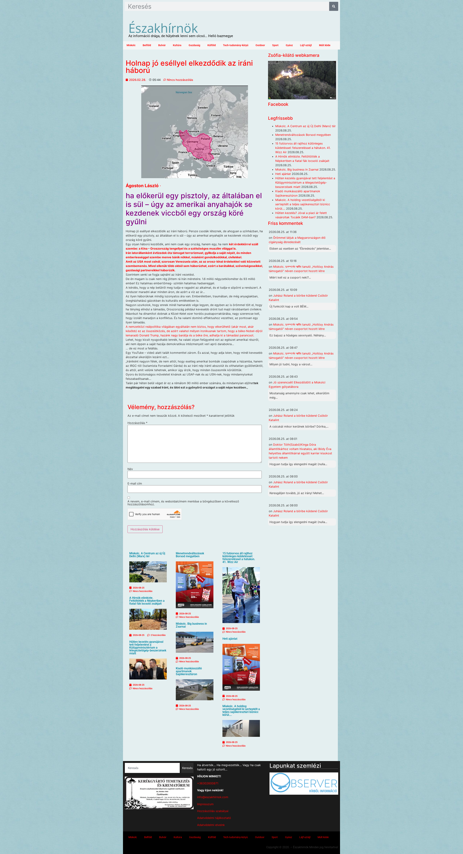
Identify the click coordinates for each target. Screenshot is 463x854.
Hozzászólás (137, 422)
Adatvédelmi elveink (211, 825)
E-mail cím (135, 483)
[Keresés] (333, 6)
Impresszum (205, 804)
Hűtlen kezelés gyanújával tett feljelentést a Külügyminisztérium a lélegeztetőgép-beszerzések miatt (147, 647)
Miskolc (131, 45)
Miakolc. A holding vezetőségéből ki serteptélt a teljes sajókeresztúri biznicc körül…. (241, 710)
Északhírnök (163, 27)
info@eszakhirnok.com (212, 797)
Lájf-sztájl (306, 45)
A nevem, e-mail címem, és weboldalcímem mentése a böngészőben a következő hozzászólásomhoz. (183, 503)
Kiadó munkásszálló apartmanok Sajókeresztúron (189, 671)
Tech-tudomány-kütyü (235, 45)
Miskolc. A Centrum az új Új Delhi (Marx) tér (147, 555)
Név (130, 469)
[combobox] (152, 768)
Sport (275, 45)
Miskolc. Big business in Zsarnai (191, 625)
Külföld (211, 45)
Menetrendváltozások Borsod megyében (190, 555)
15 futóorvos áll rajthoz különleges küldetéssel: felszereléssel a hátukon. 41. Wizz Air (238, 558)
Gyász (289, 45)
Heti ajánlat (229, 638)
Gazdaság (194, 45)
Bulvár (162, 45)
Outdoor (260, 45)
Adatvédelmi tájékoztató (214, 818)
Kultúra (177, 45)
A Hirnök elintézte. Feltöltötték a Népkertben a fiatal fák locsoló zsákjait (147, 600)
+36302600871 (207, 783)
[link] (142, 185)
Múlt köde (324, 45)
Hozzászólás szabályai (212, 811)
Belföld (147, 45)
